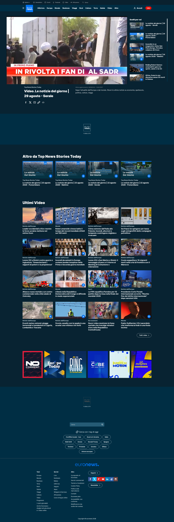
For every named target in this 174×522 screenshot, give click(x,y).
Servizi (56, 472)
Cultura (88, 8)
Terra (96, 8)
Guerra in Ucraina (93, 437)
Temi (38, 472)
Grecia (80, 442)
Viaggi (74, 8)
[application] (66, 50)
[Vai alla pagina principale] (29, 8)
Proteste (82, 446)
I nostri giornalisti (42, 503)
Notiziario (57, 478)
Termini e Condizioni (77, 483)
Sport (90, 289)
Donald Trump (93, 442)
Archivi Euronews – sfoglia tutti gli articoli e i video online (44, 508)
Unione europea (87, 451)
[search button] (83, 2)
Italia (106, 437)
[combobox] (93, 2)
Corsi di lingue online (60, 497)
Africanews (57, 495)
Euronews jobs (75, 496)
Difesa (104, 446)
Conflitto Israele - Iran (73, 437)
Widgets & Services (60, 492)
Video (109, 8)
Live (148, 8)
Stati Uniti (68, 442)
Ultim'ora (40, 8)
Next (81, 8)
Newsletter (94, 485)
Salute (102, 8)
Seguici (56, 486)
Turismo (70, 446)
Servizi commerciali (77, 480)
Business (66, 8)
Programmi (40, 500)
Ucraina (93, 446)
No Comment (92, 320)
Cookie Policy (75, 486)
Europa (49, 8)
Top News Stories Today (31, 180)
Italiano (27, 2)
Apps (55, 489)
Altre (72, 472)
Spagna (106, 442)
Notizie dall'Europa (29, 226)
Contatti (73, 493)
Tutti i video (143, 335)
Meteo (56, 481)
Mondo (57, 8)
